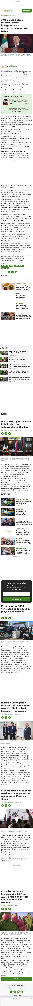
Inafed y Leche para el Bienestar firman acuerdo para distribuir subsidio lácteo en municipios (16, 706)
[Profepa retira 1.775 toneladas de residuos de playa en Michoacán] (16, 630)
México (14, 15)
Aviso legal (10, 985)
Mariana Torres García (8, 430)
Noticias (8, 15)
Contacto (22, 988)
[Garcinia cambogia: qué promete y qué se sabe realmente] (8, 286)
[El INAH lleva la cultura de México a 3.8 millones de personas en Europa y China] (16, 818)
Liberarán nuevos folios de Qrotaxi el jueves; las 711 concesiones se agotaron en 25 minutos (23, 515)
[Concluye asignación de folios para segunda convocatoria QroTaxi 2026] (8, 502)
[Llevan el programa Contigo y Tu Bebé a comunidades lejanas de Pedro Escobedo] (8, 551)
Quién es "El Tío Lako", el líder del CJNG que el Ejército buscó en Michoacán (19, 372)
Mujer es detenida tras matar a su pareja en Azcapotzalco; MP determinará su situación (23, 544)
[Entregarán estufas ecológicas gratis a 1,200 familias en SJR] (4, 379)
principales (5, 268)
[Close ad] (31, 998)
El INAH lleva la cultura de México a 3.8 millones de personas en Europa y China (16, 794)
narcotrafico (19, 265)
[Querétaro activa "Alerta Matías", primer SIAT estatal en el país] (8, 521)
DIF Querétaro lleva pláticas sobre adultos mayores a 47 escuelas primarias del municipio (19, 101)
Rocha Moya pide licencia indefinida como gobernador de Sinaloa (16, 424)
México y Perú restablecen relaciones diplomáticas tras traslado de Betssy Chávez (22, 299)
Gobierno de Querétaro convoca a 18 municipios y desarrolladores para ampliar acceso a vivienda (19, 360)
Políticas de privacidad (20, 985)
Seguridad (20, 538)
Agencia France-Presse (12, 65)
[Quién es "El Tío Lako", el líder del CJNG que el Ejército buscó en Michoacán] (4, 372)
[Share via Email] (16, 272)
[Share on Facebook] (9, 272)
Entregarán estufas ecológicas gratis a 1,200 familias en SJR (19, 378)
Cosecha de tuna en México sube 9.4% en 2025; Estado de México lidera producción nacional (15, 897)
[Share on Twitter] (12, 272)
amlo (11, 265)
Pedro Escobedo (22, 548)
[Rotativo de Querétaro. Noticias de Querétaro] (12, 11)
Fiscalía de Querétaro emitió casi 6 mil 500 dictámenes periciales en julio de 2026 (24, 317)
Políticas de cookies (13, 988)
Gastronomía (21, 283)
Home (3, 15)
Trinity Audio (16, 60)
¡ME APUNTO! (16, 599)
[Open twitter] (14, 991)
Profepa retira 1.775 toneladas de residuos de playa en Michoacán (16, 609)
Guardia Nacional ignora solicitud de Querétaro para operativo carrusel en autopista (18, 354)
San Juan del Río (22, 499)
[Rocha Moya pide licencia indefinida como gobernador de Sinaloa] (16, 446)
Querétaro (20, 313)
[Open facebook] (11, 991)
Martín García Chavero (8, 614)
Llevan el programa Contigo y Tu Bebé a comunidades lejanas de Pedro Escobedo (23, 553)
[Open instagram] (18, 991)
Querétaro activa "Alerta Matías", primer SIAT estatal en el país (24, 522)
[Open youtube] (22, 991)
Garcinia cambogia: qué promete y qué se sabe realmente (23, 287)
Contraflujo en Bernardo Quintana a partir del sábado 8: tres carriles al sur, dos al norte (23, 309)
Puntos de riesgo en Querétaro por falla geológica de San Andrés (23, 533)
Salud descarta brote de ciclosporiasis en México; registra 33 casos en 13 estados (19, 109)
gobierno (5, 265)
